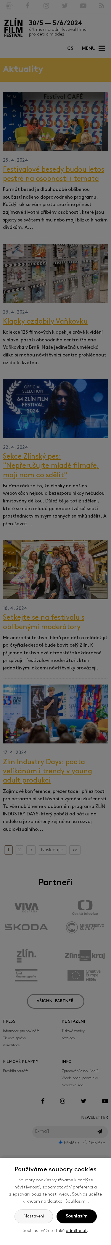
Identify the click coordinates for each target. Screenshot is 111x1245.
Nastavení (34, 1216)
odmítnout (76, 1231)
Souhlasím (77, 1216)
